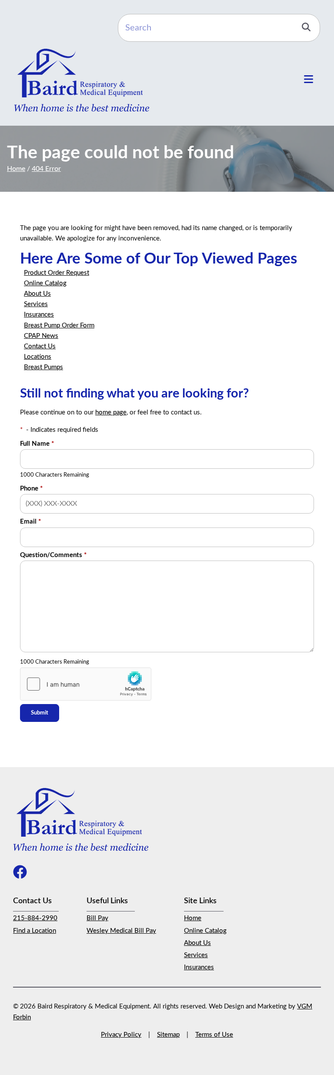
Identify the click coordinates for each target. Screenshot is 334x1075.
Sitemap (168, 1035)
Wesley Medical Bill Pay (121, 931)
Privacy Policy (121, 1035)
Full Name (37, 444)
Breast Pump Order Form (59, 325)
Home (16, 168)
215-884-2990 (35, 918)
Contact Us (40, 346)
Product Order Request (56, 273)
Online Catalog (45, 283)
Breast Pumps (43, 367)
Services (36, 304)
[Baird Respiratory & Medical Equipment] (81, 80)
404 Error (46, 168)
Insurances (39, 314)
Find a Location (34, 931)
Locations (37, 357)
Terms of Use (214, 1035)
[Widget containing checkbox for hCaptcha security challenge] (85, 684)
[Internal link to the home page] (80, 819)
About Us (37, 293)
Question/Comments (53, 555)
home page (111, 412)
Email (30, 521)
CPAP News (41, 336)
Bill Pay (97, 918)
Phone (31, 488)
